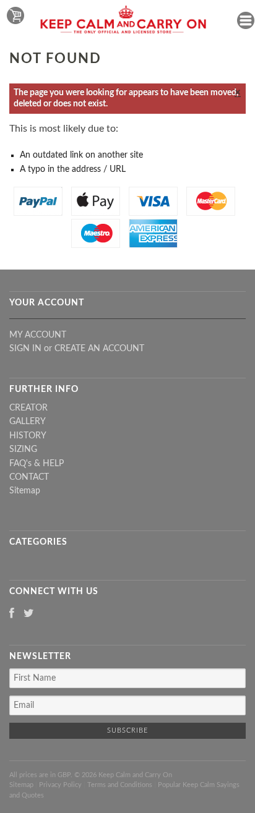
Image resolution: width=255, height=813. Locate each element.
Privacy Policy (60, 784)
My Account (37, 335)
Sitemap (24, 491)
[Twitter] (29, 614)
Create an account (99, 348)
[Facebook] (11, 614)
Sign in (25, 348)
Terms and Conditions (119, 784)
